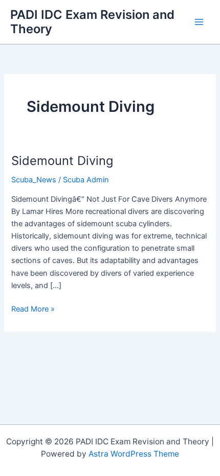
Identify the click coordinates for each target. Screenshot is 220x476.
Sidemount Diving (62, 160)
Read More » (33, 309)
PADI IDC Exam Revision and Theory (92, 21)
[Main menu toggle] (199, 22)
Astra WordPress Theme (134, 454)
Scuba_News (33, 179)
